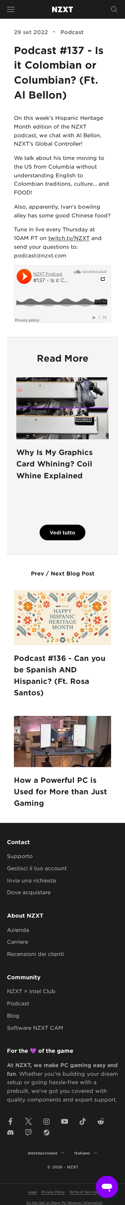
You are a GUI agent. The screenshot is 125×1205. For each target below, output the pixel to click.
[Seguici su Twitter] (28, 1121)
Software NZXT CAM (35, 1027)
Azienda (18, 929)
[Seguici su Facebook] (10, 1121)
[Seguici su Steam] (46, 1132)
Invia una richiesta (31, 880)
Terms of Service (83, 1191)
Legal (32, 1191)
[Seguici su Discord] (10, 1132)
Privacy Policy (53, 1191)
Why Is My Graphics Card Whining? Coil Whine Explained (54, 464)
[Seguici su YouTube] (64, 1121)
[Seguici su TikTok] (82, 1121)
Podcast (72, 31)
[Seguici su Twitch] (28, 1132)
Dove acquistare (29, 892)
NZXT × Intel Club (31, 991)
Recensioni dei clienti (35, 953)
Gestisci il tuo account (37, 868)
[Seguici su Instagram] (46, 1121)
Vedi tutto (62, 532)
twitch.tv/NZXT (69, 237)
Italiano (82, 1152)
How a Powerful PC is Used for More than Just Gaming (60, 791)
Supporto (20, 855)
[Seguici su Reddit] (100, 1121)
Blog (13, 1015)
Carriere (17, 941)
